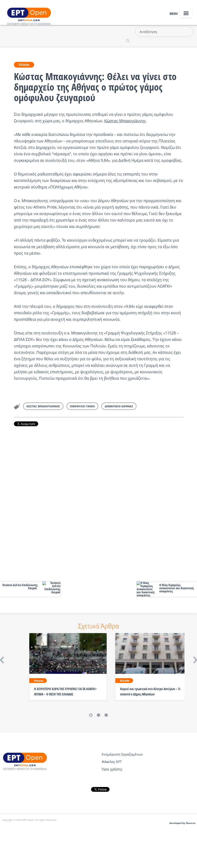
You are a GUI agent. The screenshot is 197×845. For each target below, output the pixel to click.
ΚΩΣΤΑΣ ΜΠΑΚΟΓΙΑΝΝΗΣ (43, 406)
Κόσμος (38, 680)
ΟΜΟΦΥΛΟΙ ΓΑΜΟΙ (82, 406)
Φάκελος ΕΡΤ (112, 761)
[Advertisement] (98, 502)
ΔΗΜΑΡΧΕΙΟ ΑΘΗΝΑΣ (119, 406)
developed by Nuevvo (182, 823)
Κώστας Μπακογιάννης (125, 120)
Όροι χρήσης (112, 769)
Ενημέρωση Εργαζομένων (122, 754)
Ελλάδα (24, 65)
